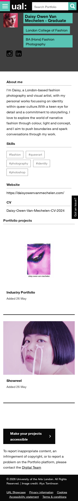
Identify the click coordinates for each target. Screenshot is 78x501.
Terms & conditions (54, 496)
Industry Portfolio (20, 292)
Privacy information (41, 492)
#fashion (15, 154)
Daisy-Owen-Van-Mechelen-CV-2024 (35, 210)
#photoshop (17, 172)
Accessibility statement (24, 496)
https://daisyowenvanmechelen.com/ (35, 193)
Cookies (62, 492)
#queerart (35, 154)
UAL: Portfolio (20, 6)
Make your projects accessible (26, 436)
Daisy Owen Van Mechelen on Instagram (9, 54)
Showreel (14, 380)
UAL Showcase (16, 492)
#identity (41, 163)
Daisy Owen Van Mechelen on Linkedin (19, 54)
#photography (18, 163)
